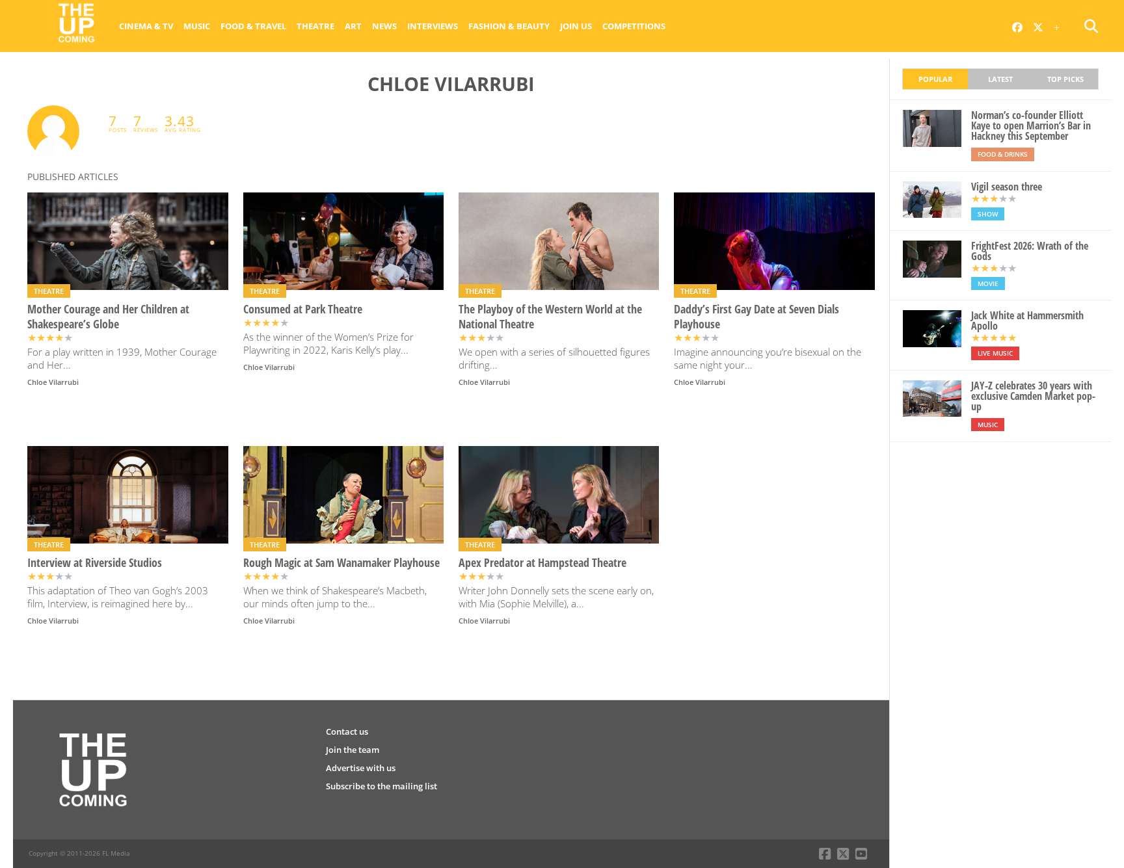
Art (353, 26)
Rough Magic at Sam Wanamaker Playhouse (341, 562)
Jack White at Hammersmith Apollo (1027, 320)
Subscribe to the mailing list (381, 786)
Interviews (432, 26)
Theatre (315, 26)
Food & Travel (253, 26)
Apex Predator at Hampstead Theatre (542, 562)
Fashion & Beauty (509, 26)
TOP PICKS (1065, 79)
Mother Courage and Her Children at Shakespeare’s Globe (108, 317)
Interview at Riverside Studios (94, 562)
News (384, 26)
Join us (576, 26)
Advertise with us (360, 768)
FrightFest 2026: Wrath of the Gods (1029, 251)
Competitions (633, 26)
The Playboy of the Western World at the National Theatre (550, 317)
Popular (935, 79)
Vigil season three (1006, 186)
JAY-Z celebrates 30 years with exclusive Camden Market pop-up (1033, 396)
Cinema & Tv (146, 26)
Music (196, 26)
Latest (1000, 79)
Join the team (352, 750)
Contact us (347, 731)
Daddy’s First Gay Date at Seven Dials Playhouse (756, 317)
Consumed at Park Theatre (302, 309)
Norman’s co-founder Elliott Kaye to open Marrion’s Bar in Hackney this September (1031, 125)
